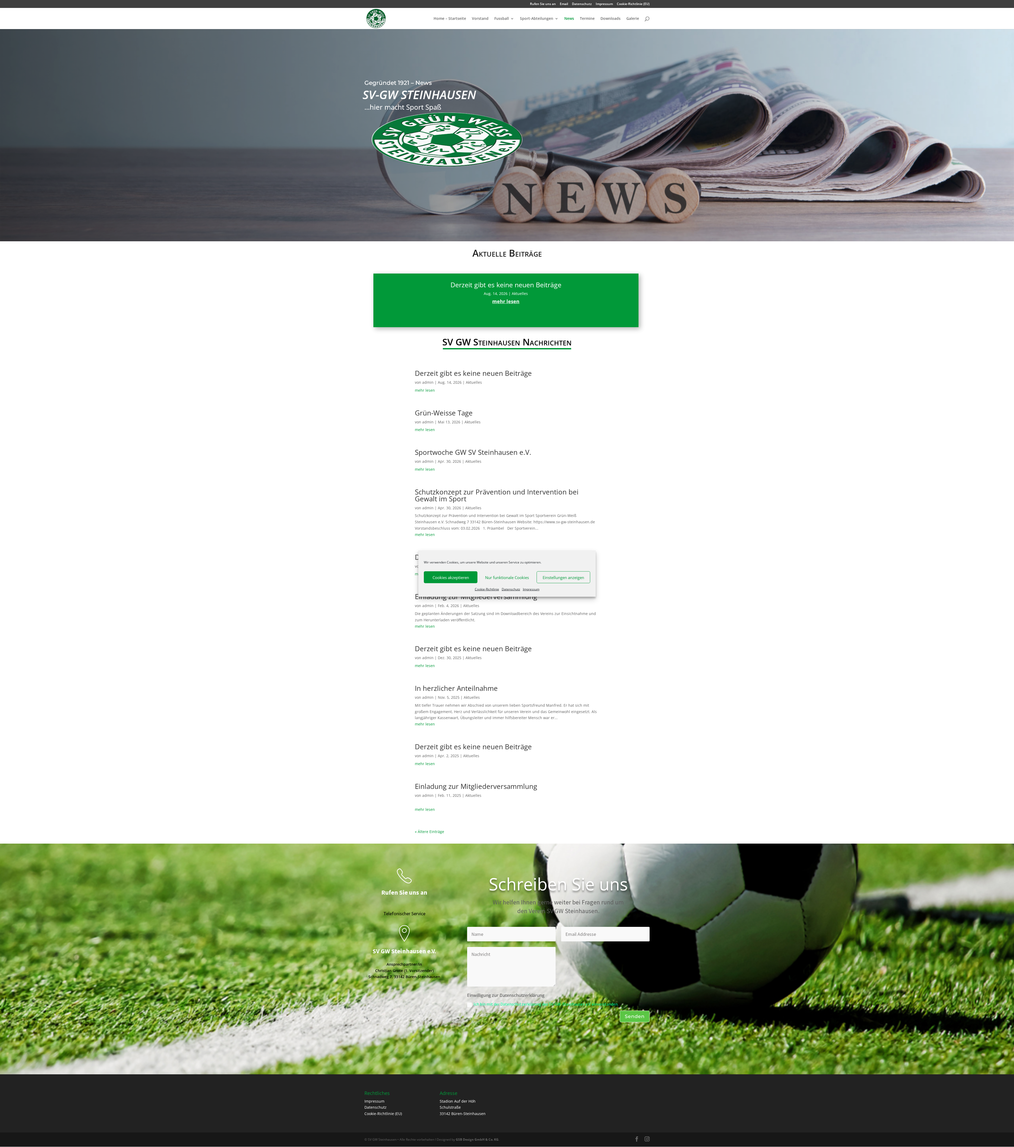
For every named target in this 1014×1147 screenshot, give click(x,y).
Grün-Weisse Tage (444, 413)
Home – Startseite (450, 19)
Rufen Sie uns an (543, 4)
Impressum (531, 589)
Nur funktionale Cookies (507, 577)
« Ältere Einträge (388, 323)
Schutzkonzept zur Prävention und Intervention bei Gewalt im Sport (497, 495)
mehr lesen (505, 301)
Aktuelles (520, 293)
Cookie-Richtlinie (487, 589)
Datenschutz (511, 589)
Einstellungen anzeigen (563, 577)
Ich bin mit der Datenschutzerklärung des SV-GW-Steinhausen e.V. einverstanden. (545, 1004)
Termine (587, 19)
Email (564, 4)
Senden (635, 1016)
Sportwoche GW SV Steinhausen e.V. (473, 452)
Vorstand (480, 19)
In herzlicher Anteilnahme (456, 688)
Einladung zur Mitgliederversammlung (476, 786)
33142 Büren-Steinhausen (463, 1113)
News (569, 19)
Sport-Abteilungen (536, 19)
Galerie (632, 19)
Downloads (610, 19)
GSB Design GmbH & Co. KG (477, 1139)
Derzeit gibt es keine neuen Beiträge (505, 284)
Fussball (501, 19)
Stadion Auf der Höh (458, 1101)
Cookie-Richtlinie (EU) (633, 4)
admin (428, 382)
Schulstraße (450, 1107)
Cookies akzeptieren (451, 577)
